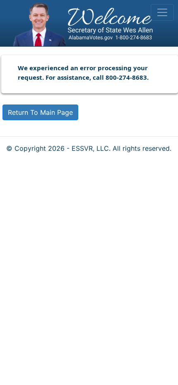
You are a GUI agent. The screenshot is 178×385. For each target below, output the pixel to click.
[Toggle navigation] (162, 12)
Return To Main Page (40, 112)
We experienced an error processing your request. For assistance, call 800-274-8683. (83, 72)
